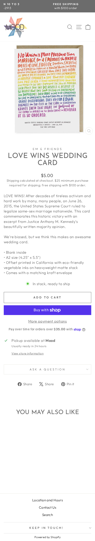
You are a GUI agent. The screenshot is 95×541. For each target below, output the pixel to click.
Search (47, 515)
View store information (27, 353)
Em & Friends (47, 149)
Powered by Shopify (47, 537)
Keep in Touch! (46, 527)
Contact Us (47, 507)
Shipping (13, 181)
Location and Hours (47, 500)
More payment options (47, 321)
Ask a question (47, 369)
